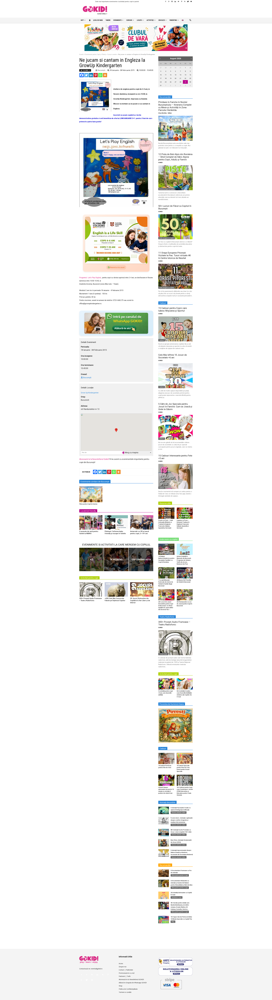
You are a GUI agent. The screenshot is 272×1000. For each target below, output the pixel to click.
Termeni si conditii (125, 992)
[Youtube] (191, 1)
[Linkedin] (175, 1)
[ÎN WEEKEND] (116, 559)
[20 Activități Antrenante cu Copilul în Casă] (163, 895)
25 (165, 82)
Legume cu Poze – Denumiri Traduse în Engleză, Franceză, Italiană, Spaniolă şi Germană (183, 524)
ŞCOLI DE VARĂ (98, 20)
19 (170, 78)
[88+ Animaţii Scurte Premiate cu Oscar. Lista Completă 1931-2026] (163, 832)
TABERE (108, 20)
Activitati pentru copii (89, 578)
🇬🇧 (182, 20)
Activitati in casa (176, 897)
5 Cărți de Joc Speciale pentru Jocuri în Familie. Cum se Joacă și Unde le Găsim (175, 407)
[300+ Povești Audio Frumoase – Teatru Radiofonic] (90, 590)
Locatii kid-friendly (88, 511)
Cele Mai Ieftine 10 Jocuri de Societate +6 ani (172, 356)
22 (185, 78)
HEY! (82, 20)
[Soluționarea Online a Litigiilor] (175, 971)
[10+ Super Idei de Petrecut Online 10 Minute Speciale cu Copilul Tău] (163, 919)
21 (180, 78)
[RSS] (184, 1)
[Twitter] (188, 1)
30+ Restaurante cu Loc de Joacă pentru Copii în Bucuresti (184, 603)
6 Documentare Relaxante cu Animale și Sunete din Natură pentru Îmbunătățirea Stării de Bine (181, 883)
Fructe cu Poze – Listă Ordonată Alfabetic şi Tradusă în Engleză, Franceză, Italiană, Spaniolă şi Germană (165, 524)
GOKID (160, 162)
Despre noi (122, 967)
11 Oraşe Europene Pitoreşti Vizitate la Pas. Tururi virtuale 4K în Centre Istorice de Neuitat (174, 255)
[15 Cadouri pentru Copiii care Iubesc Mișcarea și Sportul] (175, 328)
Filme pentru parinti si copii (180, 875)
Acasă (81, 54)
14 (180, 75)
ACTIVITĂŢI (150, 20)
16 (190, 75)
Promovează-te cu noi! (126, 973)
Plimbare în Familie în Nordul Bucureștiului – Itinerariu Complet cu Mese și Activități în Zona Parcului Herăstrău (174, 106)
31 (180, 68)
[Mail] (178, 1)
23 (190, 78)
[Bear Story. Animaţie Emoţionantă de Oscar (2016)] (163, 842)
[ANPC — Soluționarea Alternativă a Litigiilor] (175, 961)
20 (175, 78)
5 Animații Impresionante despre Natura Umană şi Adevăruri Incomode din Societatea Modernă (182, 852)
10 (161, 75)
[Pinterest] (181, 1)
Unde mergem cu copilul (166, 238)
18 (165, 78)
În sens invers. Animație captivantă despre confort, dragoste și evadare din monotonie (181, 820)
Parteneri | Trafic (125, 976)
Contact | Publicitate (126, 970)
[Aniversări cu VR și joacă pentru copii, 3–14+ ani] (141, 523)
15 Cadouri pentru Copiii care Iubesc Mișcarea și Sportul (172, 309)
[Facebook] (165, 1)
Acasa (121, 963)
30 (175, 68)
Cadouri (161, 340)
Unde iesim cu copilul (169, 539)
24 (161, 82)
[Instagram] (172, 1)
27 (161, 68)
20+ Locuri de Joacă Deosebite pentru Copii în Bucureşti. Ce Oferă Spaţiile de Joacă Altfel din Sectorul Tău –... (165, 605)
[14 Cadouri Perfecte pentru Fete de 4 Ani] (166, 758)
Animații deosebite (167, 802)
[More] (105, 75)
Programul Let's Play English (90, 278)
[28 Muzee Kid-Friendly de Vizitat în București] (185, 572)
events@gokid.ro (96, 969)
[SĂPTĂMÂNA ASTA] (141, 559)
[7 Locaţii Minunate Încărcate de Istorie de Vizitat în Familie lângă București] (166, 572)
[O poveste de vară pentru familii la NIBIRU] (90, 523)
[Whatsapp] (100, 75)
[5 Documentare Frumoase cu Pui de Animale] (163, 873)
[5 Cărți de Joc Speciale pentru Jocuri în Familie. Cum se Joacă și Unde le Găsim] (175, 427)
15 (185, 75)
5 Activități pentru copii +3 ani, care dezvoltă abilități (165, 693)
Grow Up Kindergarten (89, 393)
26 (170, 82)
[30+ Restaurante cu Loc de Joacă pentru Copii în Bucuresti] (185, 594)
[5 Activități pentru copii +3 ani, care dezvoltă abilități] (166, 683)
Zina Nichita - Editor (165, 113)
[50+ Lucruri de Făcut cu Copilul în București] (175, 226)
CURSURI (129, 20)
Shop (120, 986)
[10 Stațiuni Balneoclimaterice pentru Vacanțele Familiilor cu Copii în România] (166, 549)
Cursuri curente (112, 54)
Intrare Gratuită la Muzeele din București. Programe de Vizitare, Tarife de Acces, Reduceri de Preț (184, 560)
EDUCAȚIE (162, 20)
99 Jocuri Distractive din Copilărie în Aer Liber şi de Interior (140, 600)
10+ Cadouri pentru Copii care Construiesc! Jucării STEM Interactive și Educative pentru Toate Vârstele (185, 791)
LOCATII (139, 20)
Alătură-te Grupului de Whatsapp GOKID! (133, 983)
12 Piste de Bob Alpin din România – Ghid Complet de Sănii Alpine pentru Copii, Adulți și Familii (175, 157)
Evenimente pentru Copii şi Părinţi (95, 54)
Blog (173, 922)
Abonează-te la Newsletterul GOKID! (131, 979)
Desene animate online (179, 812)
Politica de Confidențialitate (128, 989)
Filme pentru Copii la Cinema (88, 504)
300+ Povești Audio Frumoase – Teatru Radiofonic (174, 623)
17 (161, 78)
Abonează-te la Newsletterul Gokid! (94, 459)
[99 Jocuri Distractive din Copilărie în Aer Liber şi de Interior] (141, 590)
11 (165, 75)
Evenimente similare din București (95, 482)
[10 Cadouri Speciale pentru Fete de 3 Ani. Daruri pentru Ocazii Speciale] (185, 758)
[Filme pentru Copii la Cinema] (90, 494)
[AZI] (91, 559)
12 (170, 75)
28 (165, 68)
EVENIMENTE (117, 20)
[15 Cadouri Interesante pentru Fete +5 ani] (175, 476)
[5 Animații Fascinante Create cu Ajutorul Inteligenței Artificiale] (163, 810)
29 (170, 68)
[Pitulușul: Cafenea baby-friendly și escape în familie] (116, 523)
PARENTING (173, 20)
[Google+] (168, 1)
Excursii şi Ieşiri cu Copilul (166, 139)
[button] (190, 20)
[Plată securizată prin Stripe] (171, 983)
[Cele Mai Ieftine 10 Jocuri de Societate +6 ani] (175, 375)
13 (175, 75)
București (101, 70)
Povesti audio (163, 654)
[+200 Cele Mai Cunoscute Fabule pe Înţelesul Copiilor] (116, 590)
